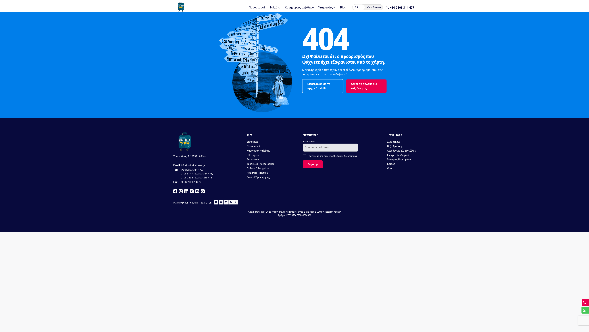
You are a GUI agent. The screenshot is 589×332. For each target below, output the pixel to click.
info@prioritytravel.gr (193, 165)
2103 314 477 (194, 169)
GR (356, 7)
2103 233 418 (204, 177)
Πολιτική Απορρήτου (258, 168)
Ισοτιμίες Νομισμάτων (399, 159)
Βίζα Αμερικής (395, 146)
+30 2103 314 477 (402, 7)
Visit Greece (374, 7)
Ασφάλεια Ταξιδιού (257, 172)
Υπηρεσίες (252, 141)
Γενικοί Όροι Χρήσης (258, 177)
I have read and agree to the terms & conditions (332, 155)
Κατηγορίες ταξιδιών (258, 150)
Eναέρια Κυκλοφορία (398, 155)
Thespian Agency (332, 211)
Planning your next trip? (186, 202)
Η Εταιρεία (253, 155)
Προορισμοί (253, 146)
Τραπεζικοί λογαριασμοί (260, 164)
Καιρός (391, 164)
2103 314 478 (204, 173)
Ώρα (389, 168)
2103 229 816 (188, 177)
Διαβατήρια (393, 141)
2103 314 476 (188, 173)
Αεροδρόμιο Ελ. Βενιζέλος (401, 150)
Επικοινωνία (254, 159)
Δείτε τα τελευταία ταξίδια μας (364, 86)
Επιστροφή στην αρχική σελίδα (318, 86)
